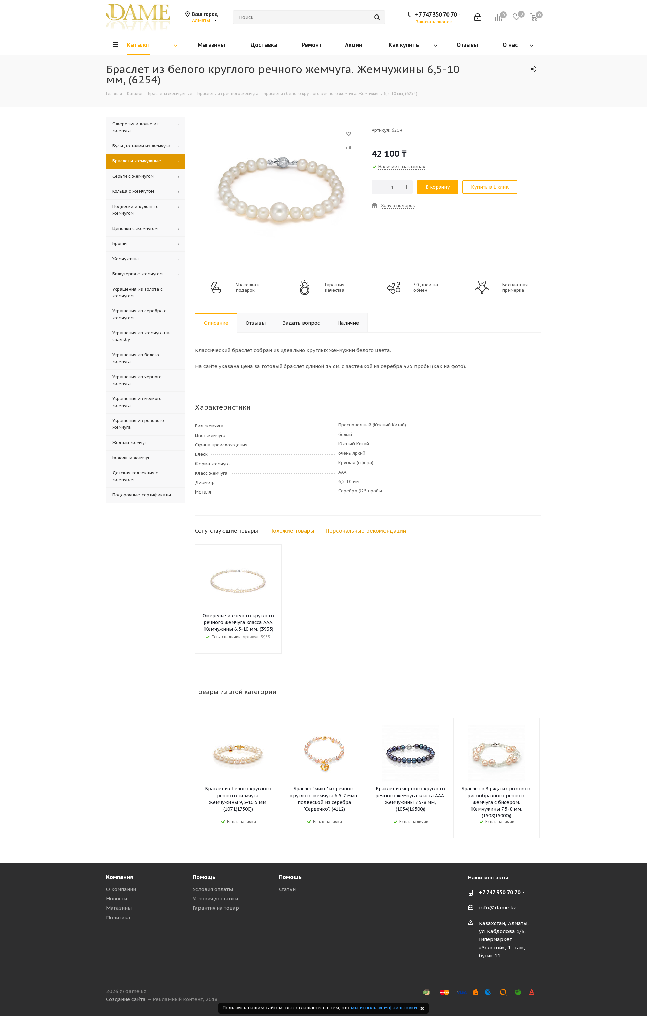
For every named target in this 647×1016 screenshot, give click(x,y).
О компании (121, 889)
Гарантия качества (334, 287)
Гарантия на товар (216, 908)
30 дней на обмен (425, 287)
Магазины (119, 908)
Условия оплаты (213, 889)
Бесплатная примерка (515, 287)
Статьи (287, 889)
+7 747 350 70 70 (436, 14)
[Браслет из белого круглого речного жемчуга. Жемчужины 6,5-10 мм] (281, 137)
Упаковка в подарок (248, 287)
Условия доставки (215, 898)
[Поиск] (377, 17)
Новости (116, 898)
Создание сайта (126, 999)
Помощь (204, 877)
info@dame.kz (497, 907)
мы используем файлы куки (384, 1008)
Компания (119, 877)
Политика (118, 917)
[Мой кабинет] (477, 17)
